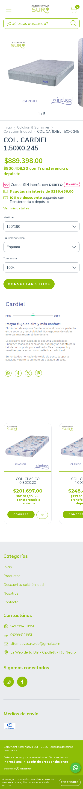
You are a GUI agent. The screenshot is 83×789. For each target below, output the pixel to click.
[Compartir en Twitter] (29, 375)
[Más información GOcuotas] (72, 185)
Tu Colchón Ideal (14, 238)
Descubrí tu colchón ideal (23, 585)
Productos (11, 576)
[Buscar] (73, 23)
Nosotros (10, 593)
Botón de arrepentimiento (47, 761)
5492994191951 (22, 626)
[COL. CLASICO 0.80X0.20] (42, 515)
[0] (73, 10)
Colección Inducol (17, 131)
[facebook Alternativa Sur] (22, 682)
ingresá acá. (12, 761)
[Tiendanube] (17, 769)
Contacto (10, 602)
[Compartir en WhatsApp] (8, 373)
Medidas (8, 217)
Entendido (70, 782)
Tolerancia (10, 258)
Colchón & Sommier (33, 127)
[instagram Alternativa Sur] (8, 682)
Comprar (21, 514)
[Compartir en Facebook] (19, 375)
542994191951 (21, 635)
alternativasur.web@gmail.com (35, 644)
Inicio (7, 127)
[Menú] (8, 9)
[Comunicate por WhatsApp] (75, 768)
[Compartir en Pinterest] (38, 375)
